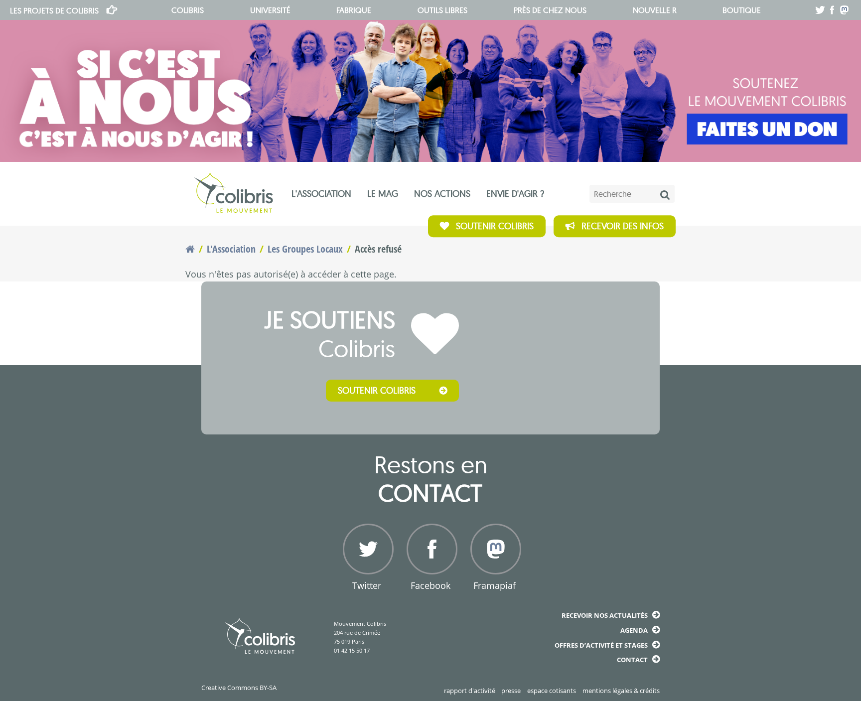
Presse (511, 690)
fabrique (353, 10)
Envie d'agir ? (515, 193)
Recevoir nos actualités (605, 615)
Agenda (634, 630)
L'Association (321, 193)
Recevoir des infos (622, 226)
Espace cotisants (551, 690)
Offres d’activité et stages (601, 645)
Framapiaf (494, 585)
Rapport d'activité (469, 690)
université (270, 10)
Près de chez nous (550, 10)
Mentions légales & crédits (621, 690)
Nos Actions (442, 193)
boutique (741, 10)
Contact (632, 659)
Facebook (430, 585)
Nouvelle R (655, 10)
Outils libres (442, 10)
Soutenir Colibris (495, 226)
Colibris (54, 10)
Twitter (366, 585)
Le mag (382, 193)
